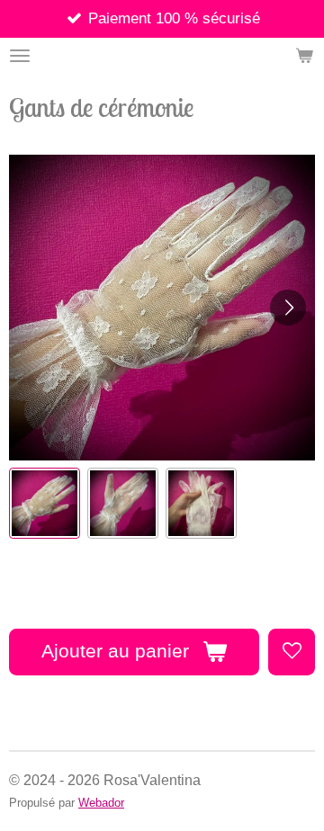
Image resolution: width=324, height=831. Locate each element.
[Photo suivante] (288, 308)
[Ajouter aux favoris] (291, 652)
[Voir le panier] (304, 56)
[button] (44, 503)
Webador (101, 802)
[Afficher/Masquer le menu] (20, 56)
